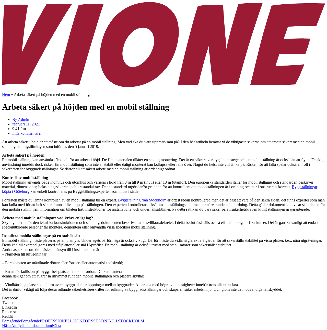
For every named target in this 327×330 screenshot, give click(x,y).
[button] (163, 298)
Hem (6, 94)
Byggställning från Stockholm (142, 200)
